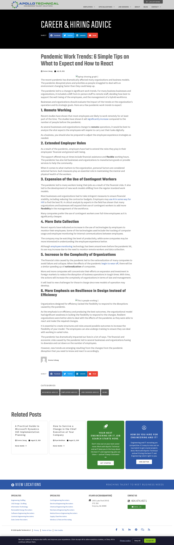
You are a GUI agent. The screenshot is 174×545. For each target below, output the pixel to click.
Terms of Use (46, 530)
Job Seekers (123, 7)
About (137, 7)
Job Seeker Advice (90, 392)
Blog (146, 7)
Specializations (105, 7)
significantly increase (98, 118)
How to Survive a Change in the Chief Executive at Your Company (64, 430)
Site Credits (58, 530)
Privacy (36, 530)
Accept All (150, 541)
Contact (155, 7)
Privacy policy (125, 541)
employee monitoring (61, 246)
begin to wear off (109, 263)
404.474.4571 (139, 501)
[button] (55, 35)
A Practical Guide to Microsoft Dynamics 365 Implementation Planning (27, 430)
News (105, 392)
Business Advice (50, 392)
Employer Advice (70, 392)
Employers (88, 7)
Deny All (137, 541)
